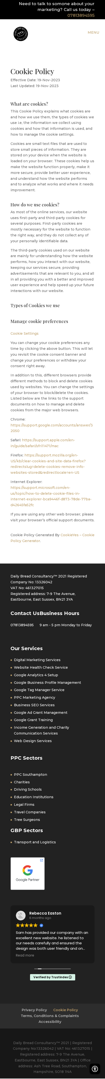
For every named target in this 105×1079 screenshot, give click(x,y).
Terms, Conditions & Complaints (50, 1016)
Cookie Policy (65, 1010)
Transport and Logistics (35, 842)
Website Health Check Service (41, 667)
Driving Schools (28, 789)
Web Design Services (33, 741)
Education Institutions (33, 797)
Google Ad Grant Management (40, 712)
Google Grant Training (33, 720)
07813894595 (80, 15)
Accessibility (50, 1021)
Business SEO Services (34, 705)
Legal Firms (24, 804)
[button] (95, 1068)
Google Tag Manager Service (39, 690)
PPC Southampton (30, 774)
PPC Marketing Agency (34, 697)
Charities (22, 782)
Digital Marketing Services (37, 660)
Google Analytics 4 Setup (36, 675)
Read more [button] (25, 955)
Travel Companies (30, 812)
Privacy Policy (34, 1010)
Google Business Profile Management (47, 682)
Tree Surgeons (27, 819)
